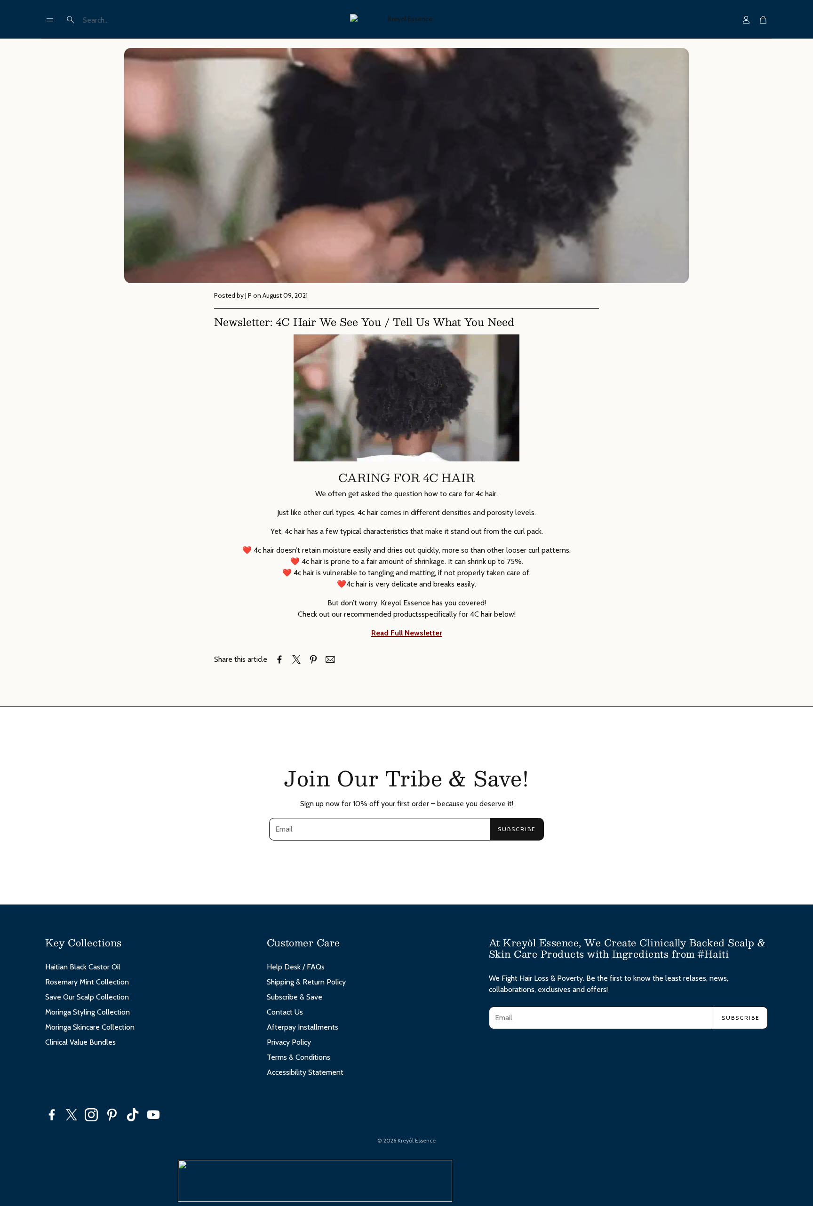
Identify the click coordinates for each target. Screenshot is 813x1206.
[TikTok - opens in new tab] (132, 1114)
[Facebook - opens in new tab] (51, 1114)
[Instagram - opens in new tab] (91, 1114)
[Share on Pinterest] (313, 659)
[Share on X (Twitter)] (296, 659)
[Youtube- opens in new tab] (153, 1114)
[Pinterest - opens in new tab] (112, 1114)
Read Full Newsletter (406, 632)
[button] (50, 19)
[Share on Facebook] (279, 659)
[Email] (330, 659)
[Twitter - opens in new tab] (71, 1114)
